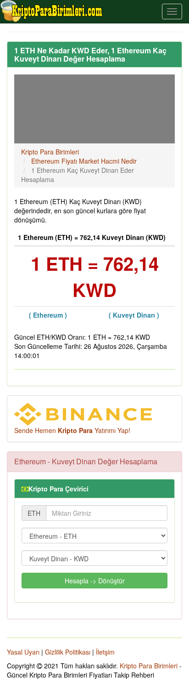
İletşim (105, 651)
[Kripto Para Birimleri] (52, 11)
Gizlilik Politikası (67, 651)
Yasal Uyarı (23, 651)
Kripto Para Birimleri (149, 665)
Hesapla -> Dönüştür (95, 580)
